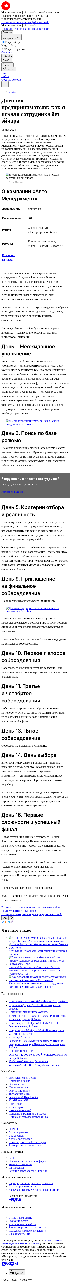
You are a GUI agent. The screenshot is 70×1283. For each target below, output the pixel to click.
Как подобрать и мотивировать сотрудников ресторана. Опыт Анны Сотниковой (36, 985)
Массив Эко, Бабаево (55, 1001)
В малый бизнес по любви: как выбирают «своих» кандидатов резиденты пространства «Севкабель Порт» (36, 970)
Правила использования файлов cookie (25, 28)
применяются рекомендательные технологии (31, 1242)
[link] (7, 64)
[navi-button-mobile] (5, 84)
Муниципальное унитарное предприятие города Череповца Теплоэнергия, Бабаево (37, 1044)
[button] (5, 73)
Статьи (13, 91)
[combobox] (17, 1272)
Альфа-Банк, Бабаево (47, 1065)
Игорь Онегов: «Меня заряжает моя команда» (36, 941)
